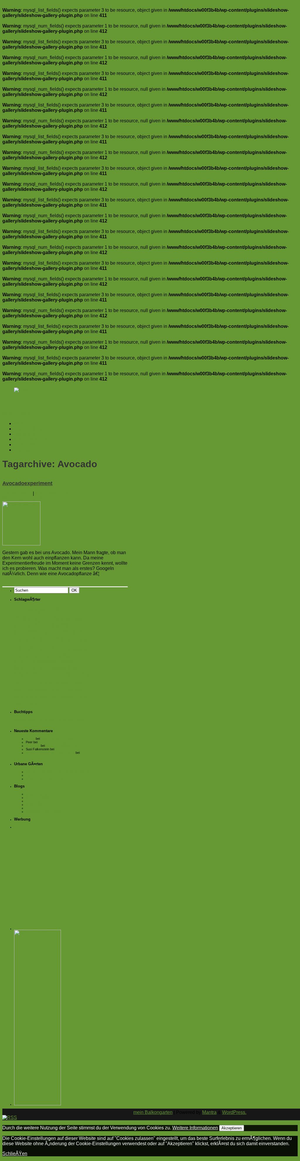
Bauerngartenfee (38, 794)
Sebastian (33, 745)
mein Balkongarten (153, 1112)
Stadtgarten (65, 688)
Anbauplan (33, 756)
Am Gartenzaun (30, 439)
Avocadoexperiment (27, 483)
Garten (57, 648)
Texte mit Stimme (38, 808)
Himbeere (64, 656)
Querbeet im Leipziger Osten (46, 775)
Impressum (25, 449)
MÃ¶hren (70, 674)
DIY (29, 639)
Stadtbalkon (37, 689)
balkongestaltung (73, 619)
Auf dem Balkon (30, 428)
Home (20, 423)
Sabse (30, 738)
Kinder (70, 662)
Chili (19, 639)
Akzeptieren (231, 1128)
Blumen (20, 632)
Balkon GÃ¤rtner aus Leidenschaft (50, 752)
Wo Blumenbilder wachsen (44, 811)
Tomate (21, 696)
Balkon (58, 609)
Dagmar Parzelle (38, 797)
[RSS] (21, 390)
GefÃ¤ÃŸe (78, 649)
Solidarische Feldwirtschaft (45, 778)
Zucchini (35, 702)
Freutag (79, 639)
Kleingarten (30, 667)
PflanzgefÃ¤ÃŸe (71, 682)
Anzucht (34, 610)
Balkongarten (36, 618)
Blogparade (70, 625)
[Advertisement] (53, 868)
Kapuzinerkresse (30, 661)
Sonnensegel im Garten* (58, 738)
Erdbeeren (44, 639)
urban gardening (53, 695)
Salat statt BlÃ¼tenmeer (63, 745)
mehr (108, 573)
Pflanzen (43, 681)
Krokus (74, 668)
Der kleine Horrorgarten (42, 801)
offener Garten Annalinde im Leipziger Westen (58, 771)
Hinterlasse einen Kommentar (33, 498)
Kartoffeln (55, 662)
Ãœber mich (27, 444)
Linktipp (55, 675)
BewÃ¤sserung (39, 625)
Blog (55, 625)
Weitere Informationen (195, 1127)
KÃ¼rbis (40, 674)
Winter (19, 703)
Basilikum (21, 625)
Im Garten (24, 433)
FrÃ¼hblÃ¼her (28, 649)
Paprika (21, 682)
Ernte (63, 639)
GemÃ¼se (26, 656)
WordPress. (234, 1112)
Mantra (209, 1112)
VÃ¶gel (82, 696)
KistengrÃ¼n (35, 804)
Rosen (19, 689)
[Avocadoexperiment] (21, 543)
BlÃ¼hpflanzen (42, 632)
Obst (85, 674)
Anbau (18, 611)
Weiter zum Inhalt (20, 413)
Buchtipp (71, 631)
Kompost (57, 668)
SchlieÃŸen (14, 1153)
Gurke (46, 656)
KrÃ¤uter (22, 674)
